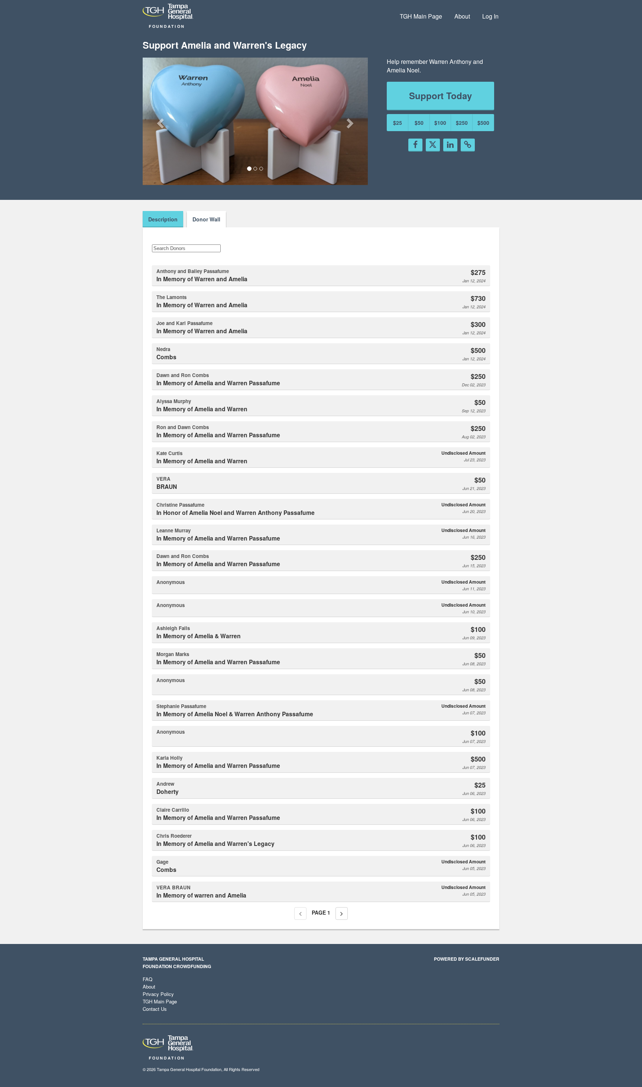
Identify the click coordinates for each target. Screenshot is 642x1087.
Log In (490, 16)
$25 (397, 122)
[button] (159, 121)
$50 (419, 122)
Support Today (440, 95)
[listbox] (255, 121)
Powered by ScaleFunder (466, 958)
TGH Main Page (421, 16)
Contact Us (155, 1008)
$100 (440, 122)
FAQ (147, 979)
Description (163, 219)
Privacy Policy (158, 993)
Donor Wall (206, 219)
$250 (462, 122)
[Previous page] (300, 913)
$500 (483, 122)
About (462, 16)
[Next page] (341, 913)
